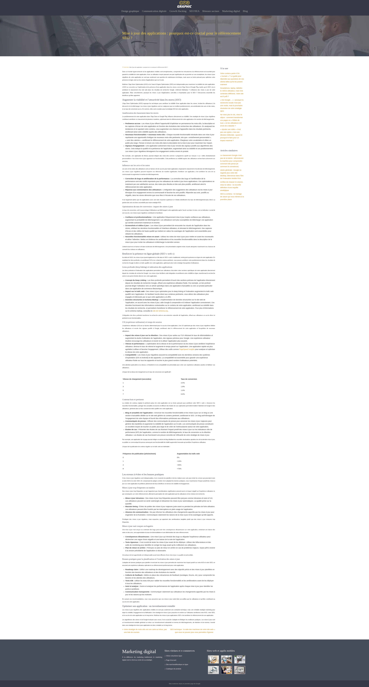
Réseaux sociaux (210, 11)
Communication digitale (154, 11)
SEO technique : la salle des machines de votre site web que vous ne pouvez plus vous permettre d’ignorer (191, 631)
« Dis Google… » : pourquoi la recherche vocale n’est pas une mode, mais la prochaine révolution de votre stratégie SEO (231, 105)
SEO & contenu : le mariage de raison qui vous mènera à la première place (232, 196)
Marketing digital (231, 11)
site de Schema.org (160, 311)
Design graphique (130, 11)
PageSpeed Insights (187, 349)
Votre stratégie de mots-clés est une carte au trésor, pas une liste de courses (145, 631)
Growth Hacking (177, 11)
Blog (245, 11)
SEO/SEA (194, 11)
